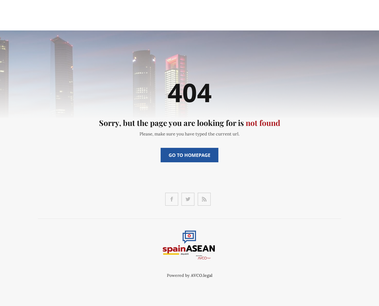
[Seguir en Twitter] (188, 199)
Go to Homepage (189, 155)
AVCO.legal (201, 275)
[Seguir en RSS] (204, 199)
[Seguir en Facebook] (171, 199)
